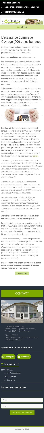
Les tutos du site (10, 376)
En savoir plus (22, 273)
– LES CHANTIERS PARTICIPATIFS (14, 7)
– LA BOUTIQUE (34, 7)
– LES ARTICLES (7, 12)
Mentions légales (10, 380)
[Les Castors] (22, 21)
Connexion (19, 12)
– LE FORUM (15, 2)
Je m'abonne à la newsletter (22, 413)
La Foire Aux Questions (12, 373)
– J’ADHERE (6, 2)
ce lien (35, 156)
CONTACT (22, 293)
